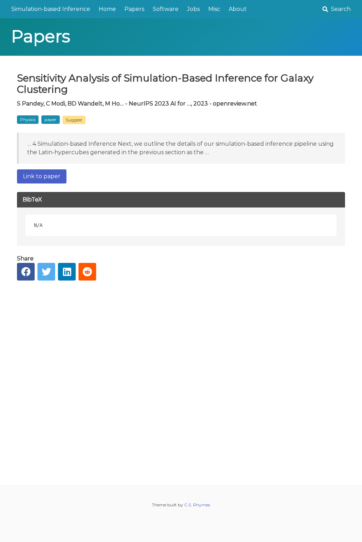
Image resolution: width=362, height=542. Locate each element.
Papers (134, 9)
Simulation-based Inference (50, 9)
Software (166, 9)
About (238, 9)
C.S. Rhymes (197, 504)
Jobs (193, 9)
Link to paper (41, 176)
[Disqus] (181, 377)
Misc (214, 9)
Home (107, 9)
